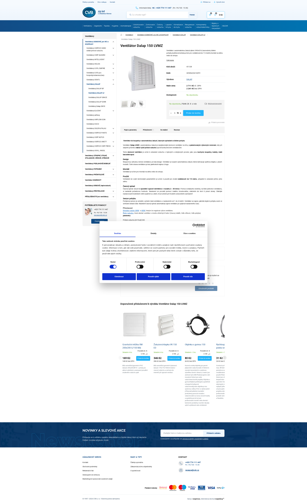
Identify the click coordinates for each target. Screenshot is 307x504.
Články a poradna (88, 2)
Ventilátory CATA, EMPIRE (95, 68)
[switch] (140, 267)
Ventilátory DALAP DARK (97, 102)
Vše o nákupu (101, 2)
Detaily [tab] (153, 233)
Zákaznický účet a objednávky (141, 466)
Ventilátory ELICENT (93, 111)
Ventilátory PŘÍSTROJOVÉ (94, 191)
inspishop (219, 499)
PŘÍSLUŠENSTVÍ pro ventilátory (96, 196)
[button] (213, 103)
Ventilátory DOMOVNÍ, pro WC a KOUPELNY (96, 43)
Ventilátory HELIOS (93, 64)
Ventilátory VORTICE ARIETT (96, 142)
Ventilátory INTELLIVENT (95, 59)
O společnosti (135, 471)
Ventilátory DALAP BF (96, 88)
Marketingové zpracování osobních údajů (97, 479)
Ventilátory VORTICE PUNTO (96, 133)
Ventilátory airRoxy (93, 115)
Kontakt (112, 2)
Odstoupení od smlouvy (91, 475)
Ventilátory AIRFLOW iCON (95, 119)
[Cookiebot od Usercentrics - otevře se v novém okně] (194, 225)
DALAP (189, 79)
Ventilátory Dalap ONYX (96, 106)
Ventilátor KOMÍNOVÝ (93, 180)
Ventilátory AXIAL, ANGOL (95, 150)
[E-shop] (121, 35)
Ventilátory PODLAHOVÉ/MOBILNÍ (97, 163)
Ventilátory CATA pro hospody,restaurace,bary (95, 74)
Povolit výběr (153, 277)
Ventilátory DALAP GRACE (97, 97)
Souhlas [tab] (117, 233)
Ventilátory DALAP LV (96, 93)
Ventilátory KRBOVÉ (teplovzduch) (98, 185)
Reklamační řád (88, 471)
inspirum (196, 499)
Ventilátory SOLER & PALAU (96, 128)
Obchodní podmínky (90, 466)
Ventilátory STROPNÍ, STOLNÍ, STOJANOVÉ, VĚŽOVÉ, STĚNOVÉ (97, 156)
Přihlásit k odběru (214, 433)
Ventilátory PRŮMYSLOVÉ (94, 174)
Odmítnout (119, 277)
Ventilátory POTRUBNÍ (93, 169)
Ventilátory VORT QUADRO (95, 55)
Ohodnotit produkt (206, 288)
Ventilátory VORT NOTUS (95, 137)
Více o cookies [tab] (189, 233)
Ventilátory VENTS (93, 80)
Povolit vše (188, 277)
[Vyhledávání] (130, 15)
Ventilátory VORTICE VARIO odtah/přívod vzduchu (96, 49)
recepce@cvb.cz (100, 215)
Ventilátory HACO (92, 124)
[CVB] (97, 12)
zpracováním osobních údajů (195, 439)
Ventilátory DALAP (93, 84)
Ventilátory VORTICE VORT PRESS (98, 146)
